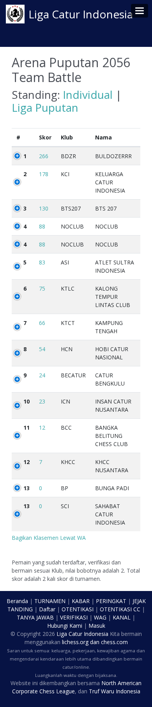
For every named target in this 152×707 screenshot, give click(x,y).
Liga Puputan (45, 107)
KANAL (122, 617)
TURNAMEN (49, 601)
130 (43, 208)
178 (43, 174)
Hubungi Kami (64, 625)
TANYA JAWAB (35, 617)
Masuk (96, 625)
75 (42, 288)
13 (26, 488)
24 (42, 375)
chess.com (114, 642)
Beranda (17, 601)
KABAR (81, 601)
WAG (100, 617)
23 (42, 401)
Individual (88, 94)
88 (42, 226)
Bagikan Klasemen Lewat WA (49, 537)
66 (42, 323)
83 (42, 262)
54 (42, 349)
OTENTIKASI (78, 609)
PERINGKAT (111, 601)
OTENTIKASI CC (120, 609)
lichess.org (75, 642)
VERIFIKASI (74, 617)
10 (26, 401)
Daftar (47, 609)
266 (43, 156)
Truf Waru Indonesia (114, 691)
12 (42, 427)
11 (26, 427)
